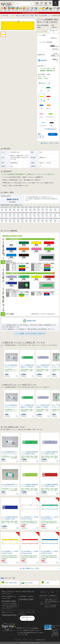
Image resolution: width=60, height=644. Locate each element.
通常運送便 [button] (43, 60)
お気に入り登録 (55, 31)
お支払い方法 (43, 595)
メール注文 (55, 143)
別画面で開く (32, 321)
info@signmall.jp (9, 615)
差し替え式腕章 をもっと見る (29, 568)
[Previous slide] (3, 364)
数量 (39, 134)
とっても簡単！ (29, 333)
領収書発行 (53, 595)
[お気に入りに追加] (17, 376)
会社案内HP (35, 628)
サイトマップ (18, 639)
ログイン (42, 592)
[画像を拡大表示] (17, 25)
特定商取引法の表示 (40, 639)
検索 (31, 4)
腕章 (2, 578)
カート (52, 592)
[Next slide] (56, 364)
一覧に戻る (5, 15)
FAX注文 (45, 143)
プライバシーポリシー (28, 639)
